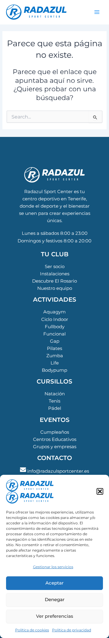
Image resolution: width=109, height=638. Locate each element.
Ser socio (54, 266)
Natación (55, 394)
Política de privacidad (71, 630)
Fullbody (54, 326)
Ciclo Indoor (54, 319)
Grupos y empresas (54, 446)
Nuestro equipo (54, 288)
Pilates (54, 348)
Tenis (54, 401)
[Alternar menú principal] (97, 12)
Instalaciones (54, 274)
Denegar (54, 599)
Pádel (54, 408)
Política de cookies (32, 630)
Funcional (54, 334)
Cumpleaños (54, 432)
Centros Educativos (54, 439)
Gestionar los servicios (53, 567)
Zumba (54, 355)
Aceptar (54, 583)
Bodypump (54, 370)
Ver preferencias (54, 616)
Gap (54, 341)
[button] (100, 491)
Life (55, 363)
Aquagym (54, 312)
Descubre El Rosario (54, 281)
